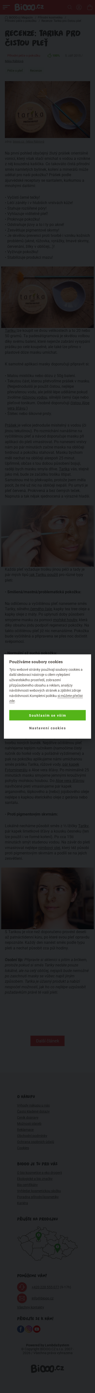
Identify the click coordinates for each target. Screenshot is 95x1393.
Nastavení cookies (47, 728)
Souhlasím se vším (47, 715)
